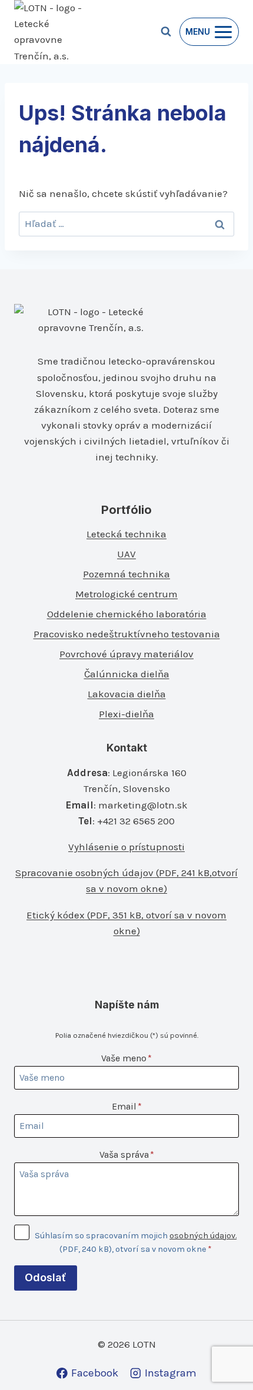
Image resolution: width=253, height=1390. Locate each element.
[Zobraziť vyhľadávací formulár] (166, 31)
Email (127, 1106)
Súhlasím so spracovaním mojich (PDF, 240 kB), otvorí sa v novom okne (136, 1242)
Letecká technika (126, 534)
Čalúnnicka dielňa (126, 674)
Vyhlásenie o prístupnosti (126, 847)
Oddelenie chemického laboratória (127, 614)
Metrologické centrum (126, 594)
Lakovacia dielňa (127, 694)
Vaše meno (126, 1058)
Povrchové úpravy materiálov (126, 654)
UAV (126, 554)
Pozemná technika (126, 574)
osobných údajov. (203, 1236)
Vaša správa (126, 1154)
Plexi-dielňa (126, 714)
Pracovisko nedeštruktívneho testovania (127, 634)
